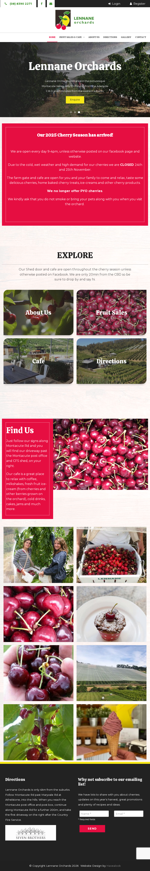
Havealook (113, 865)
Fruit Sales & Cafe (70, 37)
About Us (93, 37)
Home (52, 37)
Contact (140, 37)
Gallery (126, 37)
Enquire (75, 99)
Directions (110, 37)
